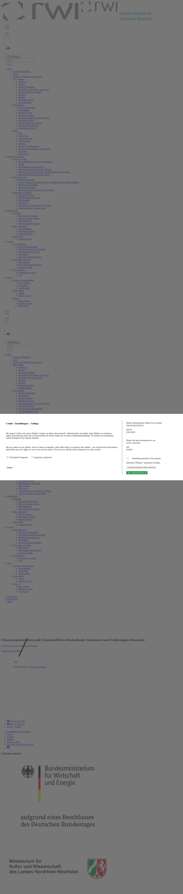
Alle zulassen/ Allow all (136, 473)
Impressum (130, 432)
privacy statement (133, 443)
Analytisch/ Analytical (43, 457)
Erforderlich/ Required (18, 457)
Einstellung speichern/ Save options (146, 458)
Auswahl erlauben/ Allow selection (141, 467)
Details (10, 468)
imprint (129, 449)
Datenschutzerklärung (135, 425)
